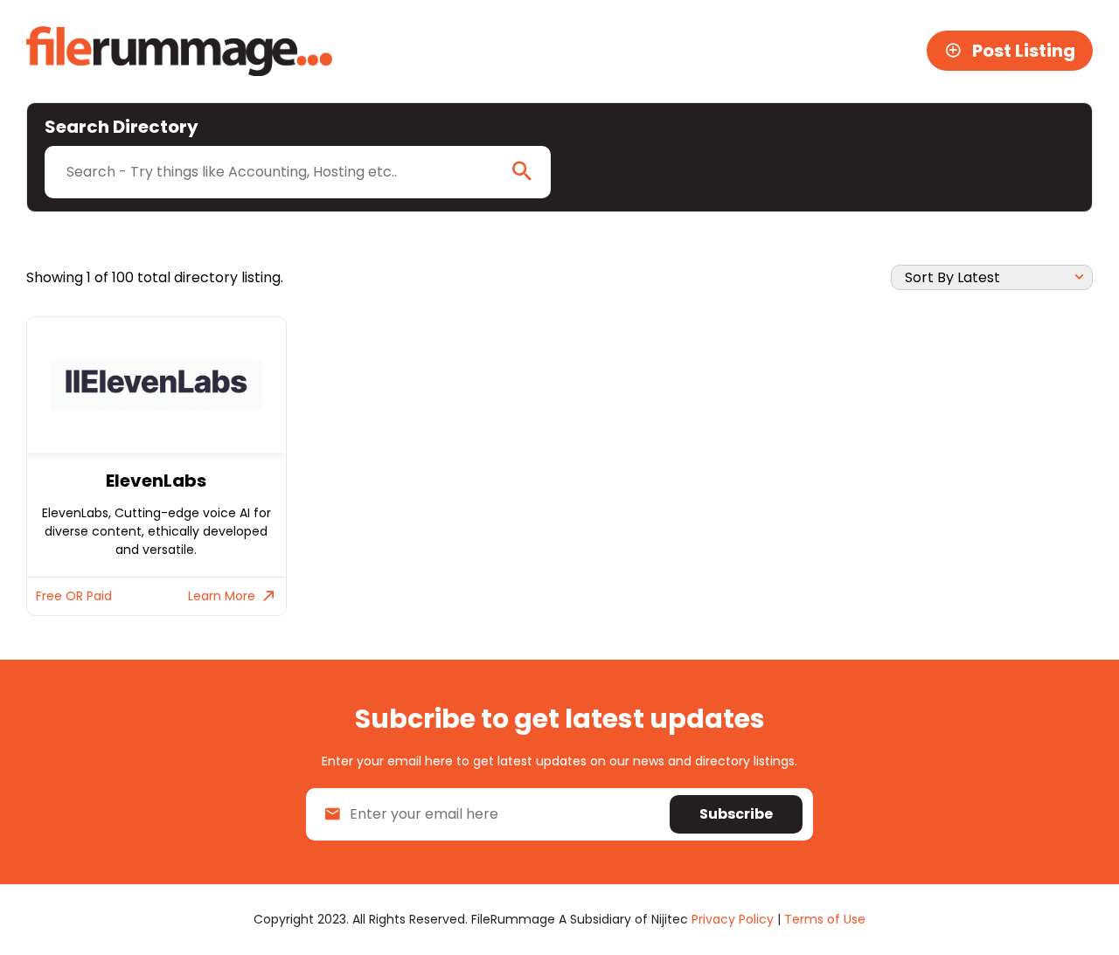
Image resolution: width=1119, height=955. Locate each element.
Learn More (221, 596)
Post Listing (1023, 50)
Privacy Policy (733, 919)
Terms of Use (824, 919)
